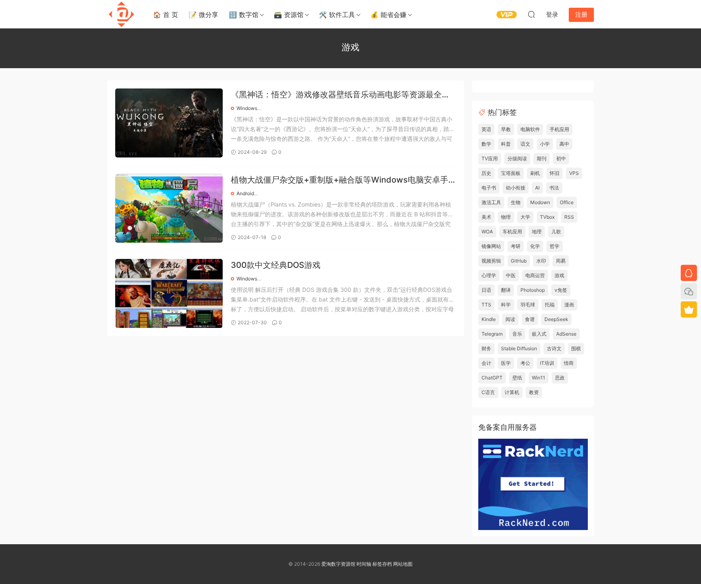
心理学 (489, 275)
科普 (506, 144)
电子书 (489, 188)
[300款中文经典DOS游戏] (169, 293)
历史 (486, 173)
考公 (525, 363)
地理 (537, 231)
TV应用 (490, 158)
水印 (541, 261)
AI (537, 188)
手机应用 (559, 129)
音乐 (517, 334)
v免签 (561, 290)
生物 (515, 202)
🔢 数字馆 (243, 15)
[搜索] (531, 14)
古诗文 (554, 348)
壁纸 (517, 378)
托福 (550, 305)
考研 (515, 246)
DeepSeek (556, 319)
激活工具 (491, 202)
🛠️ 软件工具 (337, 15)
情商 (569, 363)
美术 (486, 217)
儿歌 (556, 231)
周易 (561, 261)
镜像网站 (491, 246)
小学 (545, 144)
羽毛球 (527, 305)
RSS (569, 217)
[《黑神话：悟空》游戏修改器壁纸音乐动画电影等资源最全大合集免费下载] (169, 122)
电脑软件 (530, 129)
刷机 (535, 173)
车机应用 (512, 231)
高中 (564, 144)
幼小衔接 (515, 188)
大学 (525, 217)
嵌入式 (539, 334)
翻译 (506, 290)
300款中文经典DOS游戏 (275, 265)
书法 (554, 188)
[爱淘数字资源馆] (121, 14)
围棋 (576, 348)
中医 (511, 275)
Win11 (538, 378)
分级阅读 (517, 158)
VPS (574, 173)
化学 (535, 246)
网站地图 (403, 564)
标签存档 (382, 564)
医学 (506, 363)
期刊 (541, 158)
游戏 (559, 275)
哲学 (554, 246)
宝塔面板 (510, 173)
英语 (486, 129)
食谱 (530, 319)
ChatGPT (492, 378)
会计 (486, 363)
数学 (486, 144)
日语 (486, 290)
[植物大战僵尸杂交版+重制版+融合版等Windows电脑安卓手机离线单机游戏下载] (169, 208)
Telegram (492, 334)
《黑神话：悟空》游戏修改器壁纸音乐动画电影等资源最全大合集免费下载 (340, 95)
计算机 (512, 392)
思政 (560, 378)
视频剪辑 (491, 261)
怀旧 (554, 173)
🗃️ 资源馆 (288, 15)
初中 (561, 158)
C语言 (488, 392)
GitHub (519, 261)
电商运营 (535, 275)
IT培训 (547, 363)
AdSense (566, 334)
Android (245, 193)
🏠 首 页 (165, 15)
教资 (534, 392)
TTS (486, 305)
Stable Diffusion (519, 348)
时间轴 (364, 564)
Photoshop (532, 290)
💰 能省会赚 (388, 15)
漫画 (569, 305)
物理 (506, 217)
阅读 (510, 319)
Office (567, 202)
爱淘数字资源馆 (338, 564)
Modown (540, 202)
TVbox (547, 217)
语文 (525, 144)
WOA (487, 231)
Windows (247, 108)
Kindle (489, 319)
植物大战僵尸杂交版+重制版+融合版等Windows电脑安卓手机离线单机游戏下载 (339, 180)
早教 (506, 129)
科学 (506, 305)
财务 (486, 348)
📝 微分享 (203, 15)
